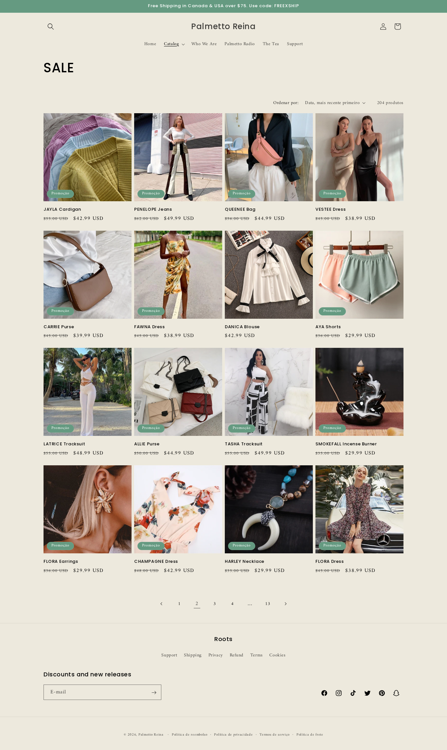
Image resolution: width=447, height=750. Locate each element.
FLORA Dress (329, 561)
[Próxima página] (285, 604)
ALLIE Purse (147, 444)
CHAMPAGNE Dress (156, 561)
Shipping (193, 655)
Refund (237, 655)
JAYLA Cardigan (62, 209)
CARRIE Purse (59, 327)
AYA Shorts (328, 327)
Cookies (277, 655)
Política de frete (309, 735)
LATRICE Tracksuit (64, 444)
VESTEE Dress (330, 209)
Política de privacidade (233, 735)
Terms (256, 655)
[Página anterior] (161, 604)
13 (267, 604)
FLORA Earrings (61, 561)
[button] (51, 26)
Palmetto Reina (151, 735)
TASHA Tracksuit (244, 444)
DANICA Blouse (242, 327)
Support (169, 655)
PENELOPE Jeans (153, 209)
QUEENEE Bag (240, 209)
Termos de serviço (274, 735)
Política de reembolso (189, 735)
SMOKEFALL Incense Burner (346, 444)
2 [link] (197, 603)
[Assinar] (154, 692)
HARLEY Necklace (244, 561)
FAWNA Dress (149, 327)
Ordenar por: (285, 103)
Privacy (215, 655)
